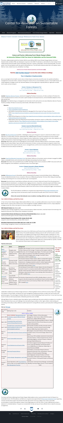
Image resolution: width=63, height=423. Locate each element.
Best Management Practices (13, 365)
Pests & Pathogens (34, 149)
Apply (10, 413)
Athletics (43, 3)
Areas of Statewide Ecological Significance (18, 109)
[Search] (54, 3)
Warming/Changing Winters (13, 351)
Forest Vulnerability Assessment (14, 338)
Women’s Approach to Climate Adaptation (34, 166)
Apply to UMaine (39, 0)
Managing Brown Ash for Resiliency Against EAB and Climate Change (16, 317)
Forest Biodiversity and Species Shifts (16, 345)
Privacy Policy (33, 413)
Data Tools (51, 32)
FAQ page (8, 307)
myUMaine (60, 0)
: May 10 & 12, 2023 (11, 208)
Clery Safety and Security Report (43, 413)
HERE (44, 69)
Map (51, 0)
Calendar (45, 0)
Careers (56, 0)
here (34, 265)
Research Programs (11, 32)
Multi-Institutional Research (24, 32)
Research (37, 3)
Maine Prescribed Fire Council (15, 108)
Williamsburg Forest (10, 175)
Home (3, 32)
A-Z (42, 0)
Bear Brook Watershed (11, 135)
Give (49, 0)
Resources (58, 32)
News (54, 0)
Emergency (52, 413)
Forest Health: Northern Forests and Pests (17, 332)
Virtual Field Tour (22, 361)
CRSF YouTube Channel (22, 72)
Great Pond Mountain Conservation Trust (15, 158)
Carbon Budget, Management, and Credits (17, 357)
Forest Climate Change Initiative (40, 32)
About (13, 3)
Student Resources (16, 413)
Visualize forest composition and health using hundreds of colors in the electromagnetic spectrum (16, 327)
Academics (30, 3)
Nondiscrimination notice (25, 413)
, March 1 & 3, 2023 (23, 214)
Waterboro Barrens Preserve (12, 96)
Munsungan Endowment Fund (51, 190)
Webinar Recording (31, 93)
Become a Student (21, 3)
